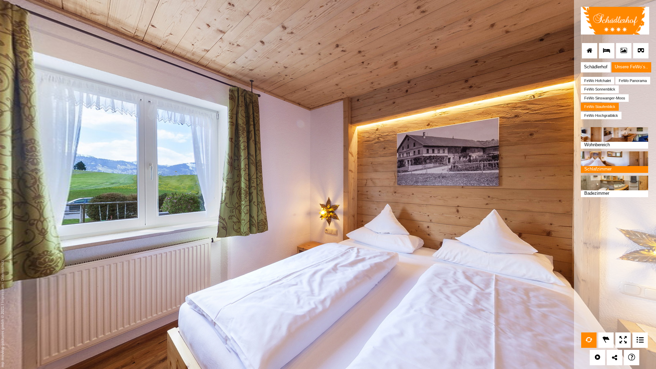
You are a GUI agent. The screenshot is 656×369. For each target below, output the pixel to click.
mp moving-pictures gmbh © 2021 (2, 336)
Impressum (2, 293)
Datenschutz (2, 270)
